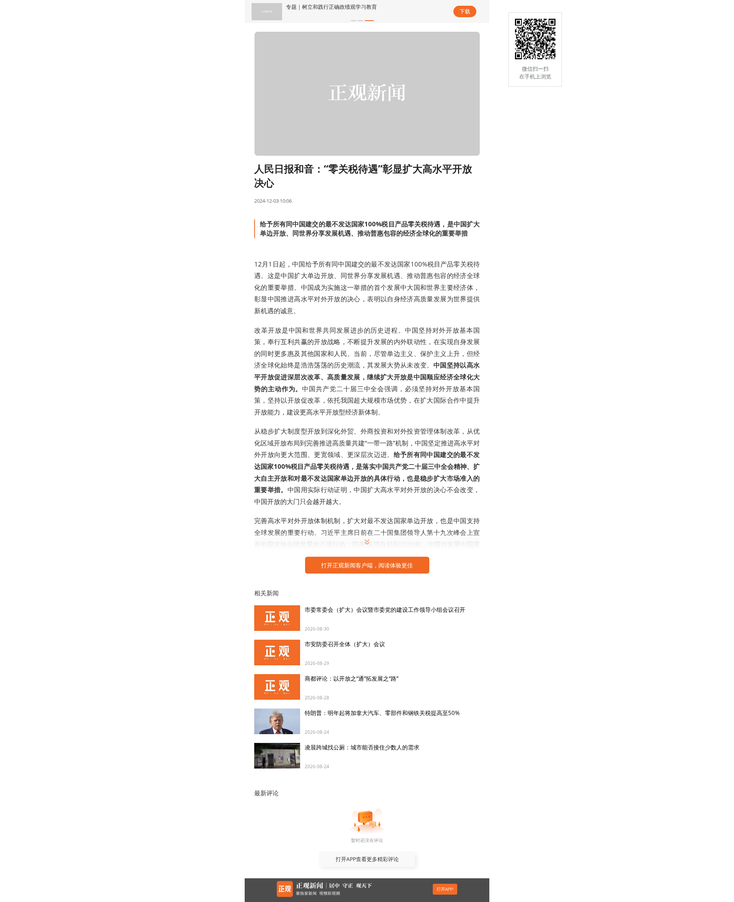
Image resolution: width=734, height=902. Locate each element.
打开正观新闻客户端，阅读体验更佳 (367, 565)
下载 (465, 11)
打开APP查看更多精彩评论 (367, 859)
